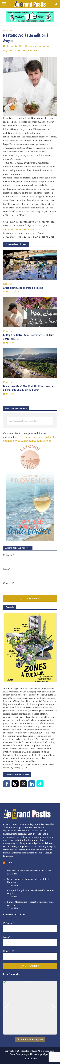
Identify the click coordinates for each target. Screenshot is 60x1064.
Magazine (7, 30)
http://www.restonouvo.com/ (25, 229)
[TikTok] (40, 783)
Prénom (8, 555)
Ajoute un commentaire (38, 46)
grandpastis (10, 50)
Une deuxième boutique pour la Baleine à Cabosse (31, 870)
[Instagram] (15, 783)
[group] (30, 1008)
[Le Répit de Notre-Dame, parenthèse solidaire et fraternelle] (30, 311)
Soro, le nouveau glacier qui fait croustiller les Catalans (29, 881)
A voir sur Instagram (31, 1039)
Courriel (8, 583)
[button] (30, 1032)
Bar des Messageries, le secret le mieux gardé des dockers (30, 903)
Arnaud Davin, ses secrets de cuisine (23, 288)
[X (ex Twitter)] (23, 783)
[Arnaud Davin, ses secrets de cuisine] (30, 264)
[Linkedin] (31, 783)
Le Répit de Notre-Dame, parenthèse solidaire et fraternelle (28, 337)
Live (10, 862)
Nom (6, 569)
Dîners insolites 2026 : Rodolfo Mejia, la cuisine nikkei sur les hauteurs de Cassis (29, 388)
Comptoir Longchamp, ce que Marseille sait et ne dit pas (31, 892)
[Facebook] (6, 783)
